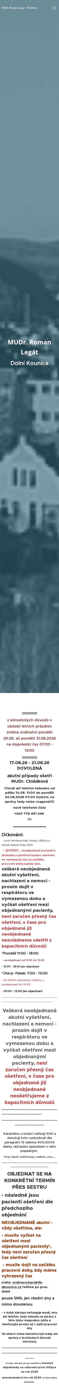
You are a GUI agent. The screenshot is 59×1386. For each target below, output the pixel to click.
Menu (54, 8)
